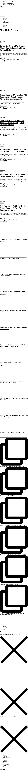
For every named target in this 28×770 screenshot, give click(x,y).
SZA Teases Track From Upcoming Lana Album (12, 291)
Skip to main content (8, 3)
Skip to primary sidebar (8, 4)
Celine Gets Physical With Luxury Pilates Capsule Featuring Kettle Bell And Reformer (13, 48)
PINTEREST (20, 613)
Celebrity (2, 203)
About (4, 755)
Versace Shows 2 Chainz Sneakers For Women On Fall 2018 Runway (13, 150)
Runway (2, 171)
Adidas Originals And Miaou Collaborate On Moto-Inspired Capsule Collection (13, 311)
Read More (2, 41)
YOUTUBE (10, 614)
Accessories (6, 764)
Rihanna (5, 766)
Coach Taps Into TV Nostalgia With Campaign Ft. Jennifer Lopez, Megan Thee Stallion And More (13, 97)
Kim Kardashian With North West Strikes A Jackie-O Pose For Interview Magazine (13, 208)
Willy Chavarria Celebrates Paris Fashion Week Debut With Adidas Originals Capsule (14, 416)
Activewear (2, 42)
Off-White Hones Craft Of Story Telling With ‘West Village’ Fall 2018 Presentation (12, 123)
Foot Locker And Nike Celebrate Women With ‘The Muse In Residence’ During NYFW (13, 345)
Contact (5, 756)
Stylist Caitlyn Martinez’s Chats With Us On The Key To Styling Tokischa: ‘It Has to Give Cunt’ (13, 257)
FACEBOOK (12, 613)
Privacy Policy (17, 634)
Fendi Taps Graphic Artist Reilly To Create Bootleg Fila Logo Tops (14, 175)
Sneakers (2, 146)
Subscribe (2, 16)
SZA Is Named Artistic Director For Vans (10, 362)
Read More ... (3, 58)
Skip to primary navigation (9, 1)
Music (4, 765)
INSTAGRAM (4, 613)
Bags (4, 762)
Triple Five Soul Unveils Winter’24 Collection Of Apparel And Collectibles (12, 433)
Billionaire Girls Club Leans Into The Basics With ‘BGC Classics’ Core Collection (12, 381)
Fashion (2, 91)
